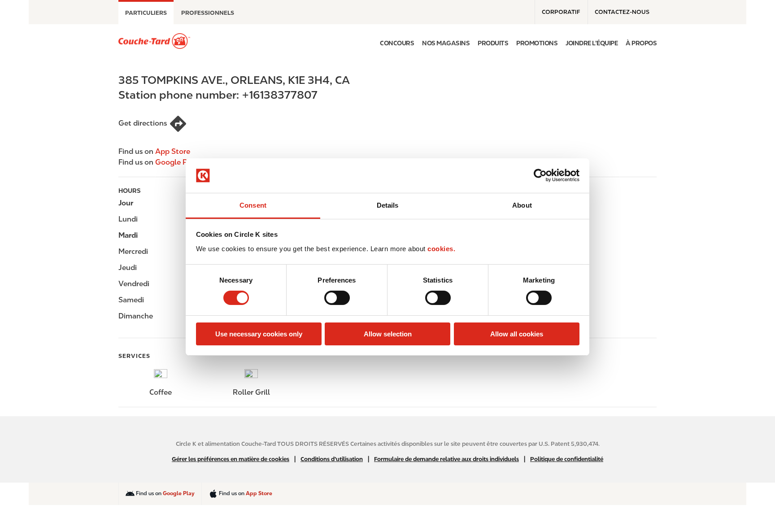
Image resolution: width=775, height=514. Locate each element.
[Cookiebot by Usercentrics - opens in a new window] (540, 175)
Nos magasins (446, 43)
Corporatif (561, 12)
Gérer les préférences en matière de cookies (230, 459)
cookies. (441, 249)
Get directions (142, 123)
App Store (172, 151)
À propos (641, 43)
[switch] (337, 298)
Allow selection (388, 334)
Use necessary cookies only (258, 334)
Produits (493, 43)
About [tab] (522, 205)
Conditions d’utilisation (331, 459)
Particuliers (146, 12)
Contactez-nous (622, 12)
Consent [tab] (252, 205)
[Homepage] (154, 41)
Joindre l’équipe (592, 43)
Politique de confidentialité (566, 459)
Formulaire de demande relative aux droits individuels (446, 459)
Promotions (536, 43)
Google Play (176, 162)
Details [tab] (388, 205)
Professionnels (207, 12)
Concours (397, 43)
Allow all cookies (516, 334)
